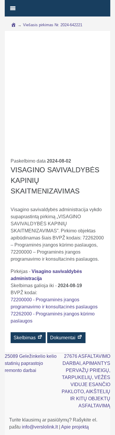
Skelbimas (25, 337)
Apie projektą (75, 426)
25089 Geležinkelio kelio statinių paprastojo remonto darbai (31, 363)
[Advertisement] (57, 97)
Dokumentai (63, 337)
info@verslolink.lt (40, 426)
